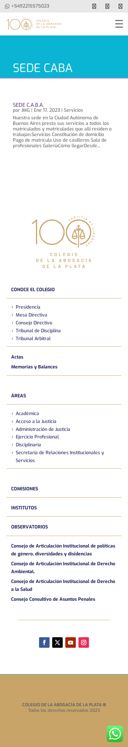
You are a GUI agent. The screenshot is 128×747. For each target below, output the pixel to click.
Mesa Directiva (31, 315)
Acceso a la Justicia (36, 421)
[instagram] (120, 6)
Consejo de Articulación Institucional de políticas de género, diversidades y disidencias (63, 550)
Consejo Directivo (34, 323)
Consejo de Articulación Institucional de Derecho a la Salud (63, 585)
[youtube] (107, 6)
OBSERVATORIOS (29, 527)
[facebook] (94, 6)
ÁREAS (18, 396)
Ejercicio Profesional (37, 437)
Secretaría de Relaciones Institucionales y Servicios (60, 457)
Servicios (73, 110)
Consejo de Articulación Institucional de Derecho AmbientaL (63, 568)
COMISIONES (24, 489)
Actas (17, 357)
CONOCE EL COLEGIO (33, 290)
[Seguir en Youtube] (70, 642)
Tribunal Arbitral (33, 339)
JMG (25, 110)
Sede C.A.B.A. (28, 105)
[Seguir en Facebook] (44, 642)
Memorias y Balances (34, 367)
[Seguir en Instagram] (83, 642)
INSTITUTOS (24, 508)
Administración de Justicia (43, 429)
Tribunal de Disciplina (38, 331)
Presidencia (28, 307)
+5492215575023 (30, 6)
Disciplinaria (28, 445)
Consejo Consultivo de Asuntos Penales (53, 599)
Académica (27, 413)
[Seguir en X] (57, 642)
